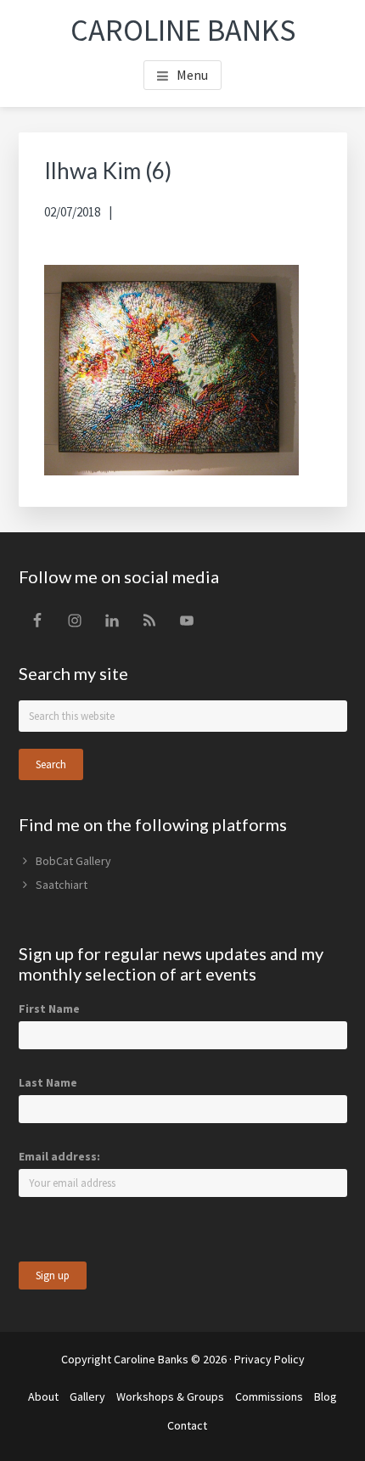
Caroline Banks (182, 30)
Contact (187, 1425)
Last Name (48, 1082)
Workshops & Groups (170, 1396)
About (43, 1396)
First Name (49, 1008)
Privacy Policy (269, 1359)
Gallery (87, 1396)
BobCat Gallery (73, 860)
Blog (325, 1396)
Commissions (269, 1396)
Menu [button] (192, 74)
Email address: (59, 1156)
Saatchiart (61, 884)
